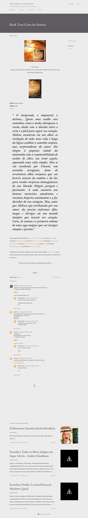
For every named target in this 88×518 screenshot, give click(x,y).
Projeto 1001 (31, 9)
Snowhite (52, 238)
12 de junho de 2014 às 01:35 (25, 358)
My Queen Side (20, 241)
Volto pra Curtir (34, 246)
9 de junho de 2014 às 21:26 (32, 298)
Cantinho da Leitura (16, 246)
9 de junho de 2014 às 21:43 (25, 311)
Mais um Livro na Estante (35, 238)
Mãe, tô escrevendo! (37, 241)
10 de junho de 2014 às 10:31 (25, 332)
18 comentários (23, 442)
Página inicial (12, 9)
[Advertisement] (35, 267)
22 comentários (23, 475)
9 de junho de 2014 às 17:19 (25, 285)
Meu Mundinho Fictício (31, 243)
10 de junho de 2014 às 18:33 (32, 345)
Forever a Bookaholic (19, 361)
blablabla (70, 48)
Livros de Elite (51, 252)
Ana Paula (16, 285)
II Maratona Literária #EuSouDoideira (32, 428)
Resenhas (21, 9)
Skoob (12, 109)
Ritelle (45, 243)
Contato (40, 9)
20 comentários (23, 508)
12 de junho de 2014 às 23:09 (32, 365)
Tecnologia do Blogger (44, 514)
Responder (17, 308)
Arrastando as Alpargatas (21, 4)
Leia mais (53, 442)
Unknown (16, 332)
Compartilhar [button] (72, 40)
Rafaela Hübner (21, 298)
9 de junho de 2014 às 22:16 (32, 321)
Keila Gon (16, 311)
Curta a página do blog (19, 363)
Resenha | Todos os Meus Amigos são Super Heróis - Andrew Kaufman (31, 454)
